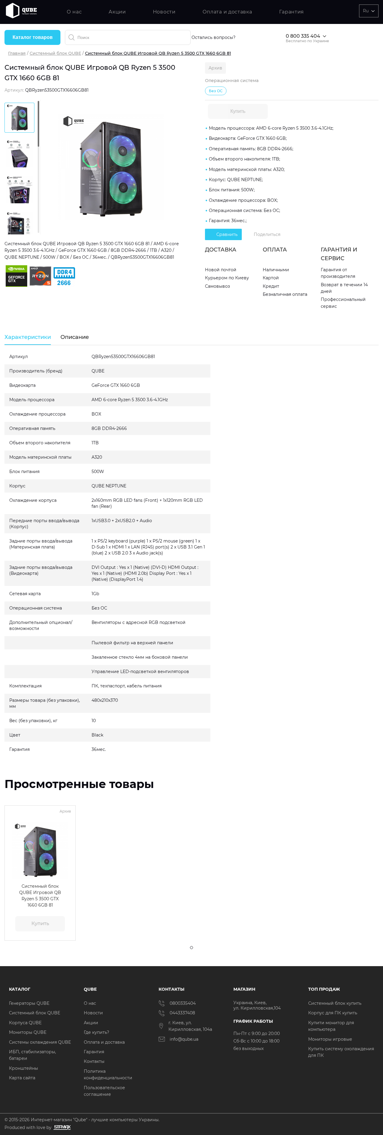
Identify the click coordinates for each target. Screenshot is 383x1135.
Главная (17, 53)
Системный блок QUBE (55, 53)
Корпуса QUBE (25, 1022)
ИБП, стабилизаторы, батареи (32, 1055)
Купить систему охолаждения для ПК (341, 1052)
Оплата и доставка (227, 12)
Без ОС (216, 91)
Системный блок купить (334, 1003)
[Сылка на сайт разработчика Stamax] (61, 1127)
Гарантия (291, 12)
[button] (13, 850)
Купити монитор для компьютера (331, 1026)
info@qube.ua (184, 1039)
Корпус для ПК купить (332, 1013)
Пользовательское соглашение (104, 1091)
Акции (117, 12)
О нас (74, 12)
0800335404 (183, 1003)
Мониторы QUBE (27, 1032)
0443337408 (182, 1013)
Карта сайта (22, 1078)
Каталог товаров (33, 37)
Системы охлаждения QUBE (40, 1042)
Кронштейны (23, 1068)
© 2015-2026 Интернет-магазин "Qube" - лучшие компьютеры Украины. (81, 1119)
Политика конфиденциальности (108, 1075)
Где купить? (96, 1032)
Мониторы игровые (330, 1039)
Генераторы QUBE (29, 1003)
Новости (164, 12)
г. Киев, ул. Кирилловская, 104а (190, 1026)
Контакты (94, 1061)
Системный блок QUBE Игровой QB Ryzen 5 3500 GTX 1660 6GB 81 (40, 895)
